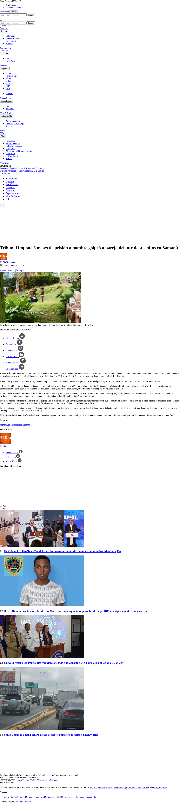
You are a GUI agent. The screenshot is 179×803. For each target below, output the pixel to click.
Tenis (8, 91)
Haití (8, 58)
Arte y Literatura (13, 121)
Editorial (9, 43)
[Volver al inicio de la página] (2, 205)
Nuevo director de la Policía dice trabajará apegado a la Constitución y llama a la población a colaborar (63, 662)
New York (10, 61)
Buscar (31, 15)
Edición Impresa (13, 156)
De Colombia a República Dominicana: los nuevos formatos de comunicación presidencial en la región (62, 551)
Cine (8, 106)
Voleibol (9, 93)
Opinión (3, 28)
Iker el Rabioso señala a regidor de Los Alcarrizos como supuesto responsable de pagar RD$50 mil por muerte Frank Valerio (75, 611)
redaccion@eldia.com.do (85, 797)
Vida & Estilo (6, 113)
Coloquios (10, 148)
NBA (8, 86)
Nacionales (5, 25)
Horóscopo (10, 141)
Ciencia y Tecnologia (15, 123)
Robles (9, 158)
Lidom (8, 81)
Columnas (10, 36)
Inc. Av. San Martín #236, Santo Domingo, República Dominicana (119, 787)
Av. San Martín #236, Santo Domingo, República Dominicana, (28, 797)
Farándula (10, 108)
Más (2, 133)
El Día (3, 262)
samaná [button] (26, 425)
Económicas (5, 48)
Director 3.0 (11, 41)
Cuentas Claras (12, 38)
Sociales (9, 126)
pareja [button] (20, 425)
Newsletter (5, 163)
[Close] (1, 20)
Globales (4, 51)
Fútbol (8, 78)
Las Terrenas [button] (12, 425)
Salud (2, 130)
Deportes (4, 65)
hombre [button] (3, 425)
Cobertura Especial (14, 146)
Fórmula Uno (11, 76)
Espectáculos (5, 98)
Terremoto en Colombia (14, 7)
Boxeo (8, 73)
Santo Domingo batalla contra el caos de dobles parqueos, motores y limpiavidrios (51, 734)
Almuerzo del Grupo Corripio (19, 151)
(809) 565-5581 (160, 787)
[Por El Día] (3, 259)
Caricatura (10, 153)
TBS (8, 88)
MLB (8, 83)
